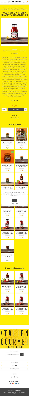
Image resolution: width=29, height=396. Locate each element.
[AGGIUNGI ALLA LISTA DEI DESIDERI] (25, 109)
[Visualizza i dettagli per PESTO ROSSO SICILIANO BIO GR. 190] (7, 246)
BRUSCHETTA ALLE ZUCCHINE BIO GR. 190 (7, 143)
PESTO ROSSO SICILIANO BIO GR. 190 (7, 255)
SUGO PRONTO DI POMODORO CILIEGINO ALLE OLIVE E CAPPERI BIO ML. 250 (21, 234)
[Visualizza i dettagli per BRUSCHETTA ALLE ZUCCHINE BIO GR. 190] (7, 134)
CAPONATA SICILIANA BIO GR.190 (7, 166)
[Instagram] (14, 377)
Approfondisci (14, 203)
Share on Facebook (13, 118)
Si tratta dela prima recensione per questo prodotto (14, 50)
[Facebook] (11, 377)
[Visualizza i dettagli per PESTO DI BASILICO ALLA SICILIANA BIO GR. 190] (21, 157)
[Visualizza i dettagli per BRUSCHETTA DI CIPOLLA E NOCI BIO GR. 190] (21, 134)
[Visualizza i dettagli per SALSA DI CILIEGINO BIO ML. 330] (21, 179)
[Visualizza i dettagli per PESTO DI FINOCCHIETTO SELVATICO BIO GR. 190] (7, 179)
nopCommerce (17, 390)
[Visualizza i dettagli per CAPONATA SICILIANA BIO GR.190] (7, 157)
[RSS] (17, 377)
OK (14, 200)
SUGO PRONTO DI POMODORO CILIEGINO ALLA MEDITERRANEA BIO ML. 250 (21, 212)
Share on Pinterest (15, 118)
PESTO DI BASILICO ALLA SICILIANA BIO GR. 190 (22, 166)
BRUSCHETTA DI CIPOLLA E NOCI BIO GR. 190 (21, 144)
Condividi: (14, 115)
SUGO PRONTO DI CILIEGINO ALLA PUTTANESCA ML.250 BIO (7, 211)
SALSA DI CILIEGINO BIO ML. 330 (21, 188)
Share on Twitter (11, 118)
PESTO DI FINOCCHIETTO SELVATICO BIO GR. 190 (7, 188)
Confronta (15, 53)
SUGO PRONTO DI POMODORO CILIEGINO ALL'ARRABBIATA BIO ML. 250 (7, 234)
